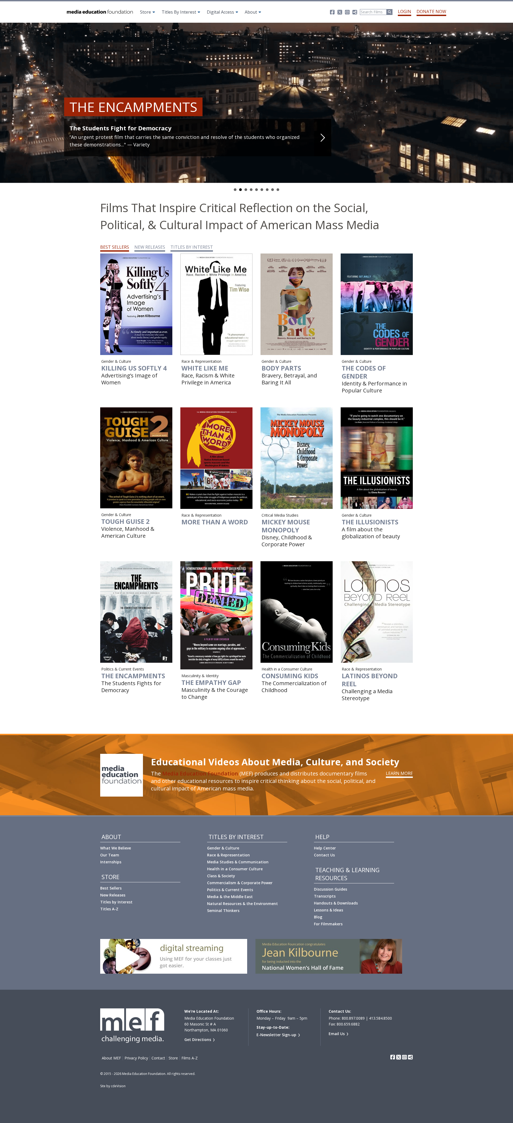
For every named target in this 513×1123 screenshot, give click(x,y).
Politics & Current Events (230, 889)
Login (404, 11)
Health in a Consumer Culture (235, 868)
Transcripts (325, 896)
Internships (110, 861)
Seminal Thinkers (223, 910)
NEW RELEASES (149, 247)
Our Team (109, 854)
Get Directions (197, 1039)
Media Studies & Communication (238, 861)
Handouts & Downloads (336, 903)
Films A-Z (189, 1058)
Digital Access (220, 12)
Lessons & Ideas (328, 910)
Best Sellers (111, 888)
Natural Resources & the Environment (242, 903)
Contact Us (324, 854)
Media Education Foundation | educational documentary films (99, 12)
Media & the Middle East (230, 896)
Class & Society (221, 875)
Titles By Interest (179, 12)
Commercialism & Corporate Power (240, 882)
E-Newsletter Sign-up (276, 1034)
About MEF (111, 1058)
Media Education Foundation (200, 773)
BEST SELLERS (114, 247)
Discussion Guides (330, 889)
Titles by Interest (116, 901)
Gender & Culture (223, 848)
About (251, 12)
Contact (158, 1058)
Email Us (337, 1033)
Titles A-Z (109, 908)
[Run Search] (389, 12)
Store (145, 12)
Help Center (325, 848)
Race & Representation (228, 854)
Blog (318, 916)
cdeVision (118, 1086)
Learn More (399, 773)
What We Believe (115, 848)
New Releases (112, 895)
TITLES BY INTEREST (191, 247)
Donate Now (431, 11)
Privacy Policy (136, 1058)
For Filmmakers (328, 923)
